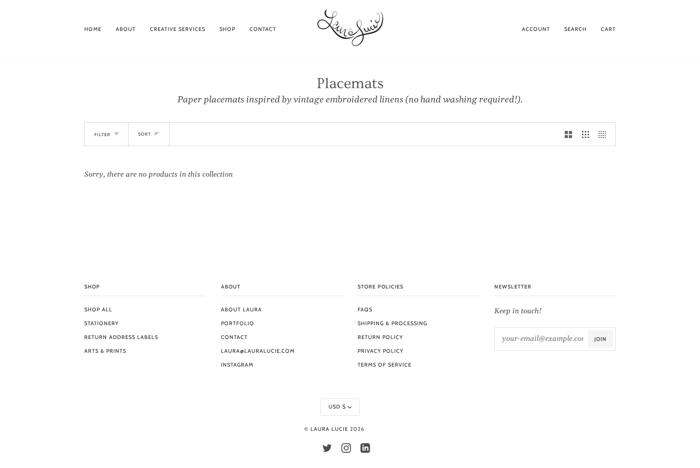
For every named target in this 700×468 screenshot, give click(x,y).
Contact (234, 337)
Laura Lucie (329, 429)
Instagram (237, 364)
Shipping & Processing (392, 323)
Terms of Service (384, 364)
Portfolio (237, 323)
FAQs (365, 309)
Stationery (101, 323)
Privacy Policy (380, 351)
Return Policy (380, 337)
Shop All (98, 309)
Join (600, 339)
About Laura (241, 309)
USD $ (337, 406)
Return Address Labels (121, 337)
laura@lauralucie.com (258, 351)
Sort (144, 134)
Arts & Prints (105, 351)
